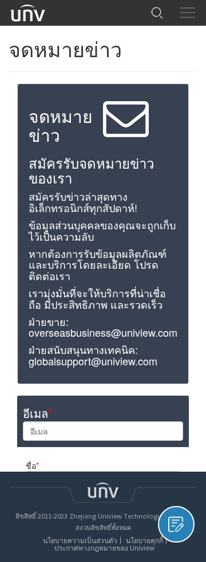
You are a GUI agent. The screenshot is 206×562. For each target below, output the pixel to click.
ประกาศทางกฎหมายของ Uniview (104, 547)
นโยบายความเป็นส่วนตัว (80, 540)
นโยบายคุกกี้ (144, 540)
